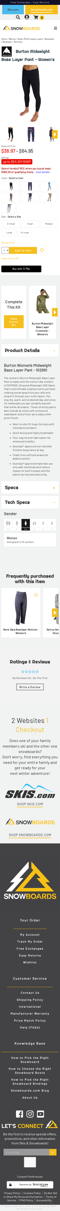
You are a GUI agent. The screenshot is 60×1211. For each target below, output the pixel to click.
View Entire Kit (10, 258)
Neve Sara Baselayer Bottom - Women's (20, 631)
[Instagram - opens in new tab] (30, 1114)
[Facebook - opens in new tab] (19, 1114)
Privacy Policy (12, 1193)
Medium (49, 223)
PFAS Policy (26, 1200)
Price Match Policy (30, 1020)
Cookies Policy (32, 1193)
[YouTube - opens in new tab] (40, 1114)
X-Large (25, 232)
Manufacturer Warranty (30, 1013)
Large (9, 232)
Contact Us (30, 992)
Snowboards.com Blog (30, 1090)
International (30, 1006)
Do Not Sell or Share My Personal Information (30, 1194)
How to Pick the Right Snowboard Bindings (30, 1081)
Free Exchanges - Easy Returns (30, 2)
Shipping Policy (30, 999)
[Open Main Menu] (50, 28)
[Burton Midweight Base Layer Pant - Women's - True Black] (10, 133)
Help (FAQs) (30, 1027)
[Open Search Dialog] (18, 17)
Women (12, 39)
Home (4, 39)
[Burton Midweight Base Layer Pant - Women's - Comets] (31, 133)
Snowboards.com (41, 9)
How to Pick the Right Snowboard (30, 1060)
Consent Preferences (30, 1176)
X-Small (11, 223)
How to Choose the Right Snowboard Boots (30, 1070)
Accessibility (44, 1200)
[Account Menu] (26, 17)
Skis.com (13, 9)
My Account (30, 934)
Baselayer (49, 39)
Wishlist (30, 962)
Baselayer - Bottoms (12, 41)
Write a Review (29, 687)
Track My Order (30, 941)
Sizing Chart (8, 242)
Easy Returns (30, 955)
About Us (30, 1097)
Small (30, 223)
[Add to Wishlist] (42, 250)
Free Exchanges (30, 948)
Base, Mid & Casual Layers (30, 39)
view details (43, 171)
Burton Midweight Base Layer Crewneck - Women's (42, 329)
